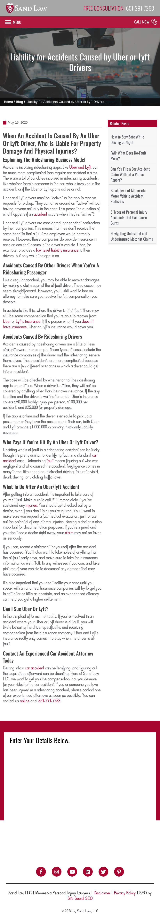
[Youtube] (72, 872)
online (24, 701)
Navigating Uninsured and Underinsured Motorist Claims (132, 236)
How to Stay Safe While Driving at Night (127, 139)
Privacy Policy (125, 893)
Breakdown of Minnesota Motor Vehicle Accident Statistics (128, 195)
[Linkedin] (88, 872)
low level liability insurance (57, 250)
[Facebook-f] (41, 872)
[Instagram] (56, 872)
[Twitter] (103, 872)
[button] (13, 22)
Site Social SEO (80, 898)
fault (50, 460)
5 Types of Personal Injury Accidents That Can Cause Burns (129, 217)
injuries (31, 505)
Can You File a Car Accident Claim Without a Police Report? (130, 174)
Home (8, 102)
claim (69, 532)
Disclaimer (102, 893)
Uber (7, 321)
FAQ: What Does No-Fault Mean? (128, 155)
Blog (19, 102)
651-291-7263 (49, 701)
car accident (34, 668)
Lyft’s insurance (28, 321)
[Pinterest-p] (119, 872)
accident (40, 214)
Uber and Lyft (80, 167)
